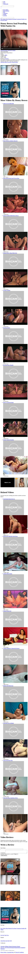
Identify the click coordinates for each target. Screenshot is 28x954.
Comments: (3, 852)
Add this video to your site (6, 62)
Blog (4, 12)
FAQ (11, 940)
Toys (8, 935)
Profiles (4, 14)
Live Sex (5, 15)
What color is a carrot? (9, 854)
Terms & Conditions (19, 952)
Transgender (5, 3)
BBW (6, 55)
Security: (2, 854)
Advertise (2, 946)
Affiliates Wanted (8, 946)
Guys (4, 2)
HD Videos (4, 20)
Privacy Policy (3, 952)
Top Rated (14, 19)
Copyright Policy (10, 952)
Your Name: (3, 847)
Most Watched (6, 10)
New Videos (5, 9)
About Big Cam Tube (5, 940)
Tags (5, 935)
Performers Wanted (16, 946)
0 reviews (7, 58)
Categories (5, 13)
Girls (4, 1)
